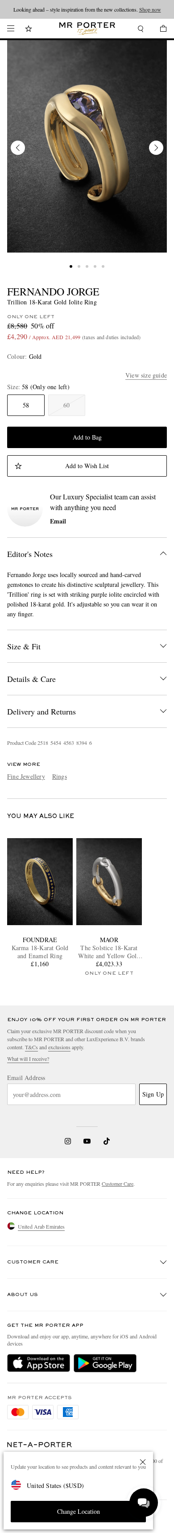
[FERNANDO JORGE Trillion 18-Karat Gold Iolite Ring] (87, 146)
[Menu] (10, 28)
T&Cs (31, 1047)
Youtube (87, 1141)
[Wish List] (28, 29)
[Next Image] (156, 148)
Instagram (67, 1141)
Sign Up (153, 1094)
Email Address (26, 1078)
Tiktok (106, 1141)
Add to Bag (87, 437)
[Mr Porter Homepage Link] (87, 28)
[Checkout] (159, 29)
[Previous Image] (18, 148)
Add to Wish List (87, 465)
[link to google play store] (105, 1363)
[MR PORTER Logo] (39, 1445)
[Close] (142, 1462)
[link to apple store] (38, 1363)
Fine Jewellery (26, 776)
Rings (59, 776)
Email (58, 521)
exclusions (59, 1047)
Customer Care (117, 1183)
